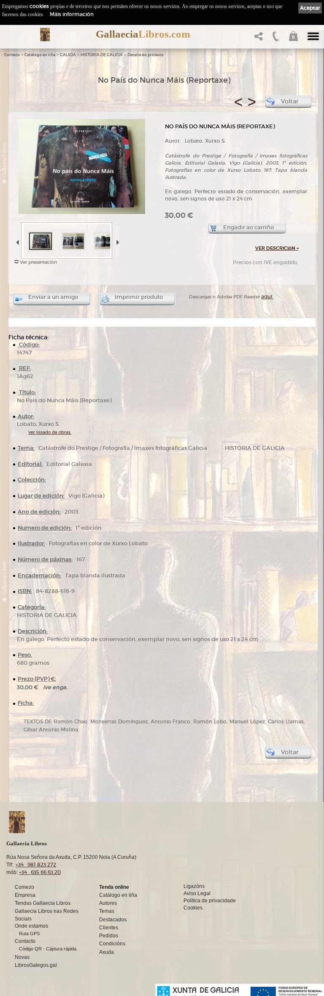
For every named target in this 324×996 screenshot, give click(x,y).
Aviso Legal (197, 893)
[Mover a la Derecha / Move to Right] (116, 239)
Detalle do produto (145, 55)
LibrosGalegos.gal (36, 965)
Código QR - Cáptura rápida (47, 948)
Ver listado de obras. (49, 432)
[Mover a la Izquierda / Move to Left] (16, 239)
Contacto (25, 941)
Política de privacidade (210, 900)
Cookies (193, 907)
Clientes (108, 927)
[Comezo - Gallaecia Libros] (45, 34)
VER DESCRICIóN (277, 248)
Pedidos (108, 935)
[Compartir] (257, 38)
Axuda (106, 952)
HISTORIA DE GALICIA (102, 55)
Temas (106, 911)
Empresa (25, 895)
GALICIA (68, 55)
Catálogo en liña (39, 55)
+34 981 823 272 (36, 864)
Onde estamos (31, 925)
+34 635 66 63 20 (40, 872)
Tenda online (114, 887)
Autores (108, 903)
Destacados (113, 919)
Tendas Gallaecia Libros (42, 903)
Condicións (112, 943)
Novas (22, 957)
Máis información (72, 14)
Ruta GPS (29, 933)
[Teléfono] (275, 38)
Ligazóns (194, 886)
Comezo (12, 55)
